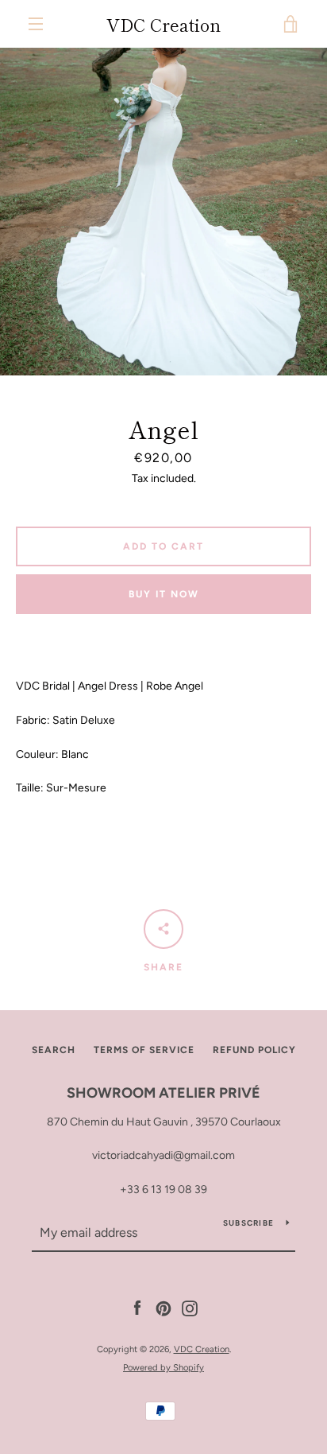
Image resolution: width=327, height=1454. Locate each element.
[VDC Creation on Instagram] (190, 1308)
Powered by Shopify (163, 1367)
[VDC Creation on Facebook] (137, 1308)
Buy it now (164, 594)
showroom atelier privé (163, 1093)
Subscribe (248, 1223)
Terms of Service (144, 1050)
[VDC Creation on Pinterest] (163, 1308)
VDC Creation (163, 24)
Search (53, 1050)
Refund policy (254, 1050)
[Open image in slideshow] (163, 211)
